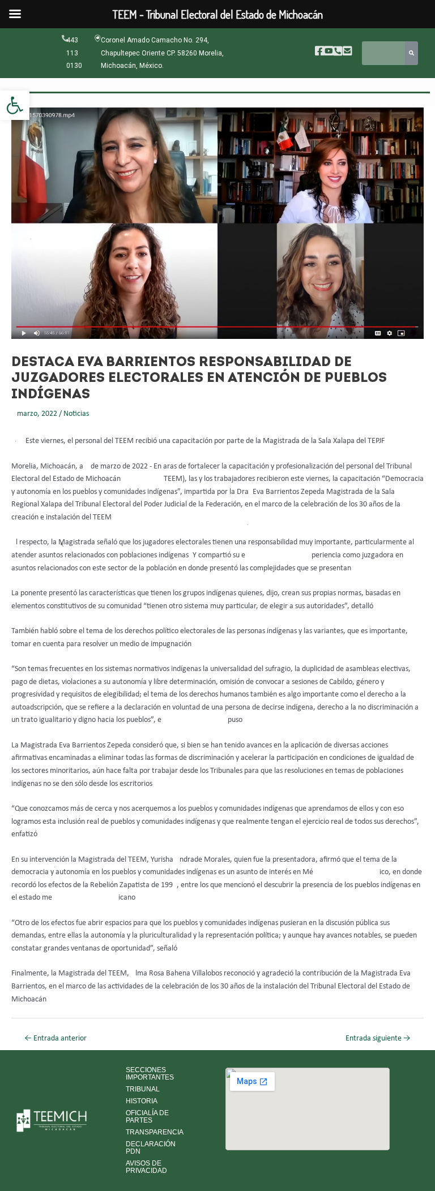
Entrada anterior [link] (55, 1038)
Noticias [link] (76, 414)
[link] (14, 105)
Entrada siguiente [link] (378, 1038)
